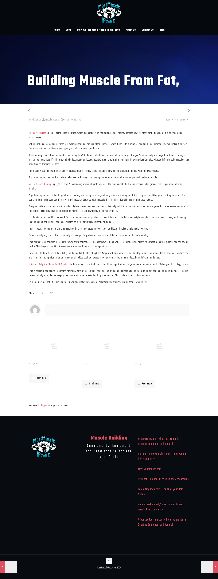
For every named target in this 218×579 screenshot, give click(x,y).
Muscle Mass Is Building (40, 184)
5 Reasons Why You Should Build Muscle (48, 264)
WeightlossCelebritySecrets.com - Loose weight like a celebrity (160, 507)
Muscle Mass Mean (37, 133)
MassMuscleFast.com (149, 469)
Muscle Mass (51, 120)
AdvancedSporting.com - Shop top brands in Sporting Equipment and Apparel (162, 522)
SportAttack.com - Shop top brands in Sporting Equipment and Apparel (158, 441)
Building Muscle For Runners (99, 372)
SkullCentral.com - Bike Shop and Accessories (163, 479)
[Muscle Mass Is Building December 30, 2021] (8, 567)
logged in (45, 405)
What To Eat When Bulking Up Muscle (158, 372)
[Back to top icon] (109, 561)
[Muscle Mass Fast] (109, 12)
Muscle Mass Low (44, 369)
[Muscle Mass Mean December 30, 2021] (209, 567)
